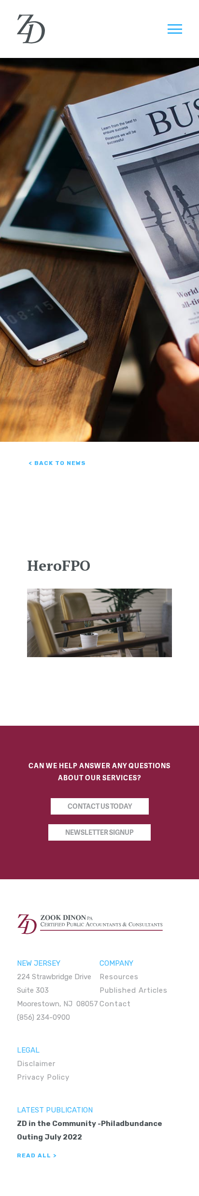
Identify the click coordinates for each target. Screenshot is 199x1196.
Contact (115, 1003)
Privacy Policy (43, 1077)
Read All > (37, 1155)
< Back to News (57, 463)
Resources (119, 976)
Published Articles (134, 990)
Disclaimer (36, 1063)
